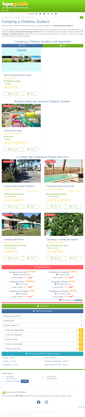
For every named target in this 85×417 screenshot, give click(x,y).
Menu (3, 10)
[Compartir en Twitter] (40, 14)
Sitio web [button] (14, 94)
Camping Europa (13, 130)
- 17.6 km (56, 365)
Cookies (25, 381)
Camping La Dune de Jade (60, 186)
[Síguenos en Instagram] (46, 402)
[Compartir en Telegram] (48, 14)
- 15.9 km (9, 361)
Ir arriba (79, 407)
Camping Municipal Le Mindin (19, 186)
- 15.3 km (50, 358)
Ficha (32, 94)
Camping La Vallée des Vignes (62, 239)
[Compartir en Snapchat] (44, 14)
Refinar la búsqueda (44, 311)
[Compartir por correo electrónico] (52, 14)
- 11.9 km (9, 358)
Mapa (64, 45)
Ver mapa (44, 306)
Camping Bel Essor (14, 239)
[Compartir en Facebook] (36, 14)
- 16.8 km (57, 361)
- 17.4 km (10, 365)
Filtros (23, 45)
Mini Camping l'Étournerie (17, 75)
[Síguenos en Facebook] (39, 402)
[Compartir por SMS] (56, 14)
